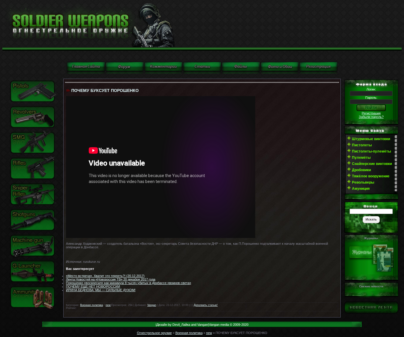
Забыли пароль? (371, 117)
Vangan (151, 305)
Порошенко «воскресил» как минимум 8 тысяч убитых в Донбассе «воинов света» (128, 283)
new (108, 305)
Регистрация (371, 113)
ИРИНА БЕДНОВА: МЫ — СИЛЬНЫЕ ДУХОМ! (100, 290)
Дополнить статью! (206, 305)
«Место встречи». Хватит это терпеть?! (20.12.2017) (105, 276)
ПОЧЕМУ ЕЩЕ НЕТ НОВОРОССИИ (93, 286)
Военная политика (91, 305)
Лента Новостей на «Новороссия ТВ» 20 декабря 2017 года (110, 279)
